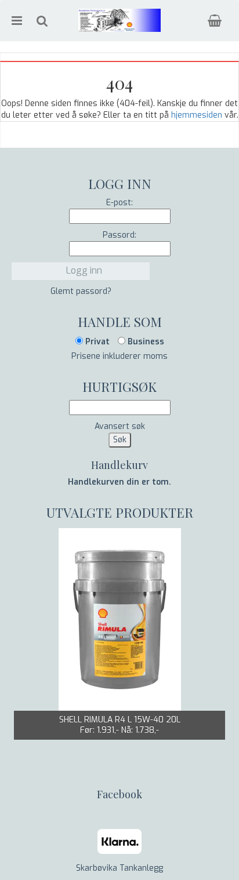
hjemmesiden (196, 115)
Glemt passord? (80, 291)
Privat (96, 341)
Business (144, 341)
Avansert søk (120, 426)
